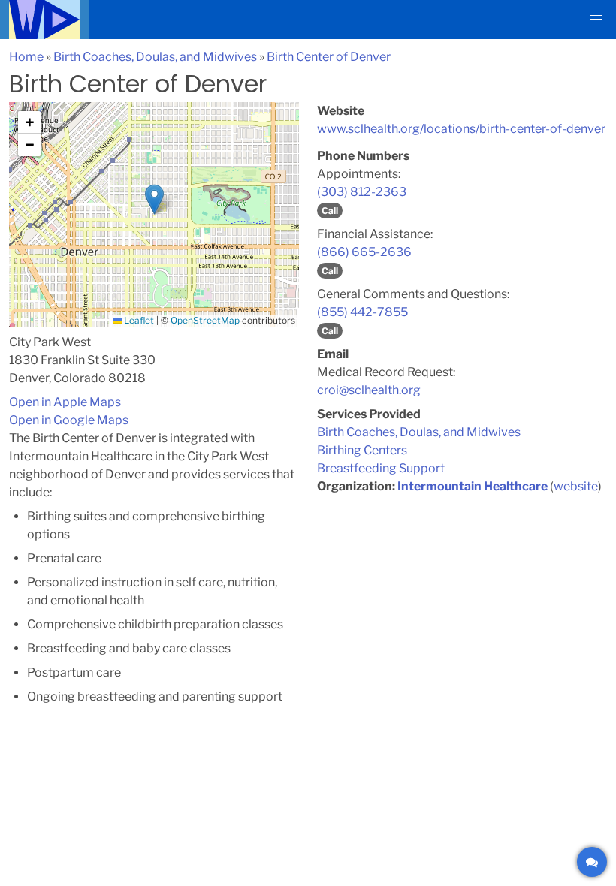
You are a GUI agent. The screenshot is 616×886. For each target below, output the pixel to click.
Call (330, 210)
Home (26, 57)
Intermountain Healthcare (472, 486)
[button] (596, 19)
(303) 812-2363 (361, 192)
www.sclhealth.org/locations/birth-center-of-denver (461, 129)
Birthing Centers (362, 450)
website (576, 486)
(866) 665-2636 (364, 252)
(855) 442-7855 (362, 312)
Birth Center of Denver (329, 57)
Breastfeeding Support (381, 468)
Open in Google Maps (68, 420)
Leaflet (138, 320)
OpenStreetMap (205, 320)
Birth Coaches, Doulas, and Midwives (155, 57)
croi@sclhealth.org (369, 390)
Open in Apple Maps (65, 402)
